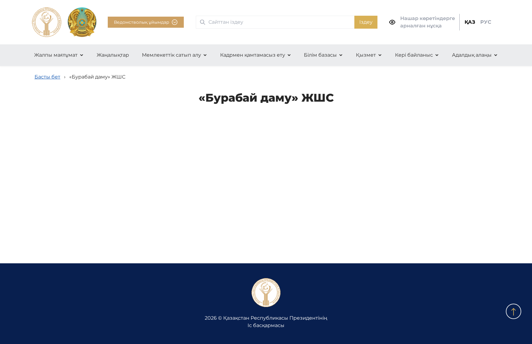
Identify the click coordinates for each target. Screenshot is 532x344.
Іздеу (366, 22)
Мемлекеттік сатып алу (171, 55)
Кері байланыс (414, 55)
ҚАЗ (470, 22)
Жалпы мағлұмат (56, 55)
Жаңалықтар (113, 55)
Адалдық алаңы (472, 55)
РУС (485, 22)
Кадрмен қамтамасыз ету (252, 55)
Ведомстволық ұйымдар (141, 22)
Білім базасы (320, 55)
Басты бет (47, 77)
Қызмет (366, 55)
